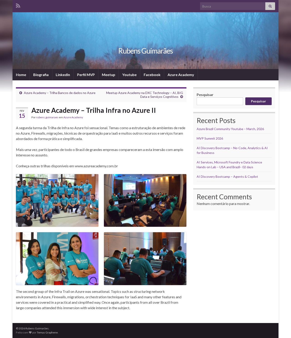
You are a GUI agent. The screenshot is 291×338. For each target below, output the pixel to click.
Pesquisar (205, 94)
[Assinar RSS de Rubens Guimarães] (18, 5)
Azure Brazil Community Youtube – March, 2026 (230, 129)
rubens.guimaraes (47, 117)
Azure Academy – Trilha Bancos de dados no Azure (59, 93)
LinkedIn (63, 74)
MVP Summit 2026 (210, 138)
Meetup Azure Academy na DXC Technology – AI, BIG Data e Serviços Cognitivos (144, 95)
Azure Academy (181, 74)
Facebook (152, 74)
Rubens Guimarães (145, 50)
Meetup (108, 74)
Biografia (41, 74)
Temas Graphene (47, 332)
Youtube (129, 74)
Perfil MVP (86, 74)
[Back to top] (280, 327)
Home (21, 74)
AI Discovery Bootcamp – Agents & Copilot (227, 176)
